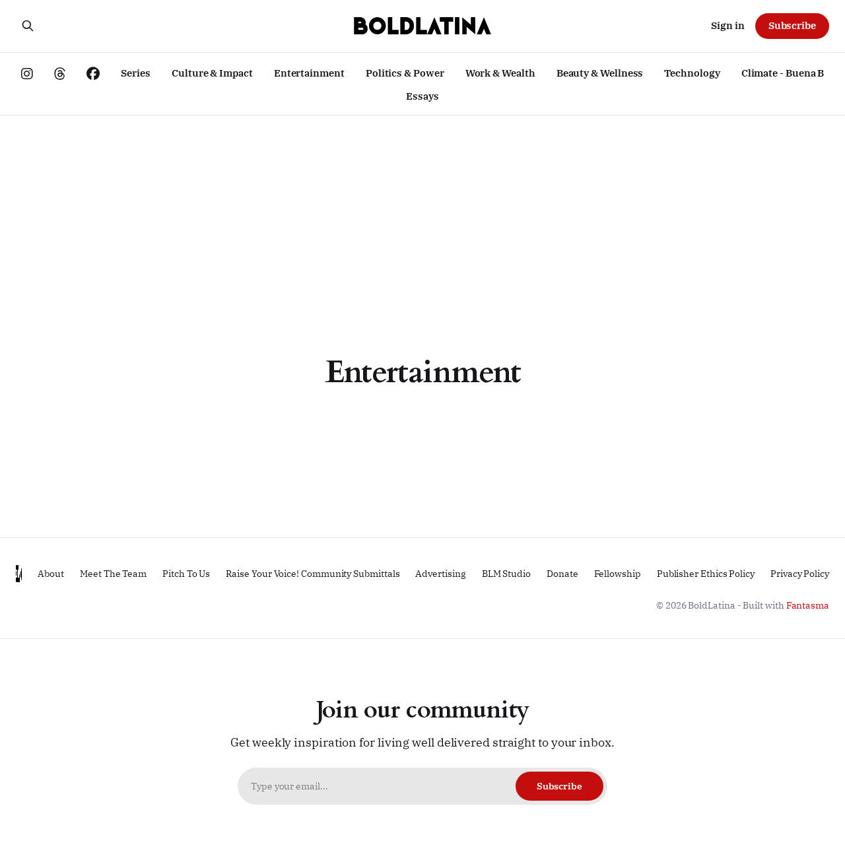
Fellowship (617, 574)
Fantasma (807, 605)
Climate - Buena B (783, 73)
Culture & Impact (212, 73)
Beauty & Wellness (600, 73)
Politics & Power (405, 73)
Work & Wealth (500, 73)
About (51, 574)
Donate (562, 574)
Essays (422, 96)
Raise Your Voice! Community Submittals (312, 574)
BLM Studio (506, 574)
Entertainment (309, 73)
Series (136, 73)
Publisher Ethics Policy (706, 574)
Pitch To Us (186, 574)
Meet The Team (113, 574)
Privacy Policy (799, 574)
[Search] (28, 26)
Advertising (440, 574)
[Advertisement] (422, 214)
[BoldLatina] (422, 26)
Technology (692, 73)
